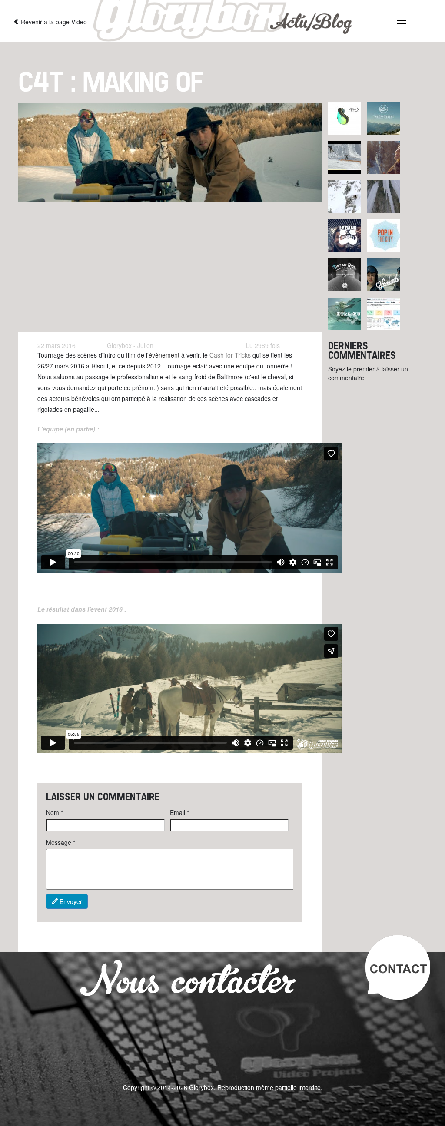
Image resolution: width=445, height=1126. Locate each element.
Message (60, 842)
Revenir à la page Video (53, 21)
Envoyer (70, 901)
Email (179, 812)
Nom (54, 812)
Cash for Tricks (230, 355)
